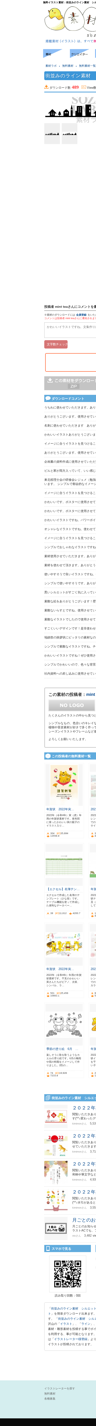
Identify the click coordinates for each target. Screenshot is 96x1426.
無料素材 (67, 65)
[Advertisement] (21, 63)
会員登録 (81, 314)
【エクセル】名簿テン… (63, 889)
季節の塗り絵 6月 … (62, 1049)
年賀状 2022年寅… (60, 809)
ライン (85, 1323)
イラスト (66, 1323)
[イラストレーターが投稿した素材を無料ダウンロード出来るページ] (56, 56)
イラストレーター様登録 (70, 1339)
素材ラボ (51, 65)
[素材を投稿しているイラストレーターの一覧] (82, 56)
